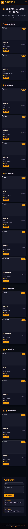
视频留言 (9, 495)
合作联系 (15, 526)
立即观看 (6, 50)
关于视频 (21, 525)
